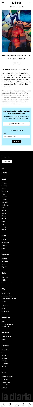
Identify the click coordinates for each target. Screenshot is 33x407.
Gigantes (4, 267)
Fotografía (5, 306)
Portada (4, 173)
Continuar (16, 141)
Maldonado (5, 243)
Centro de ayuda (7, 377)
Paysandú (5, 245)
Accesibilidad (6, 382)
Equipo (4, 339)
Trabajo (4, 227)
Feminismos (5, 205)
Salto (3, 248)
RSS (3, 352)
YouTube (4, 355)
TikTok (4, 366)
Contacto (4, 387)
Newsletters (5, 350)
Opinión (4, 219)
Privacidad (5, 385)
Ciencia (4, 189)
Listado (4, 322)
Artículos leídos (6, 283)
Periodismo (5, 277)
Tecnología (20, 7)
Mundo (4, 216)
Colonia (4, 240)
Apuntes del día (7, 296)
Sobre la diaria (6, 337)
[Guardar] (14, 63)
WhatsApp (5, 358)
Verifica (4, 229)
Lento (3, 264)
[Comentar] (18, 63)
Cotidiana (12, 7)
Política (4, 221)
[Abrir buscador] (30, 3)
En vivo (4, 301)
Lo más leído (6, 293)
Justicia (4, 210)
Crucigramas (6, 311)
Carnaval (4, 186)
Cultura (4, 194)
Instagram (5, 361)
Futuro (4, 208)
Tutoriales (5, 379)
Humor (4, 308)
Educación (5, 202)
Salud (3, 224)
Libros (4, 213)
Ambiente (5, 183)
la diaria (4, 259)
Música (4, 280)
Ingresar (7, 157)
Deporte (4, 197)
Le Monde (5, 261)
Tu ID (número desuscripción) (7, 325)
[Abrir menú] (3, 2)
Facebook (5, 363)
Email (5, 133)
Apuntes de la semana (9, 299)
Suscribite (7, 162)
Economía (5, 199)
